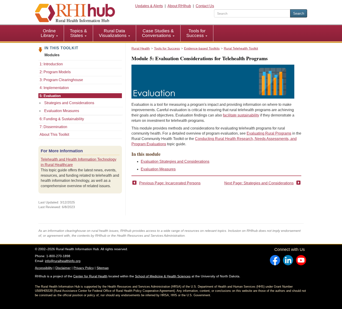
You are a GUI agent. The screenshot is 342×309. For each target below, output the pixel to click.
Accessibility (44, 268)
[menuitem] (49, 33)
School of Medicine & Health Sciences (163, 276)
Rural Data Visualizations (113, 33)
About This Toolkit (54, 134)
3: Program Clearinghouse (61, 80)
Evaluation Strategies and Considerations (175, 161)
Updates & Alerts (149, 6)
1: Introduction (51, 64)
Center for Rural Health (90, 276)
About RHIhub (179, 6)
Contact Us (205, 6)
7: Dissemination (53, 127)
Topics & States (78, 33)
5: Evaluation (50, 96)
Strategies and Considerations (69, 103)
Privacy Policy (84, 268)
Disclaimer (63, 268)
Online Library (48, 33)
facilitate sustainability (241, 115)
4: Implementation (54, 88)
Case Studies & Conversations (158, 33)
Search (298, 13)
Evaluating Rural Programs (269, 133)
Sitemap (103, 268)
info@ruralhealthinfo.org (62, 261)
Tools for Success (195, 33)
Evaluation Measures (61, 111)
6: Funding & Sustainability (62, 119)
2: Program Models (55, 72)
